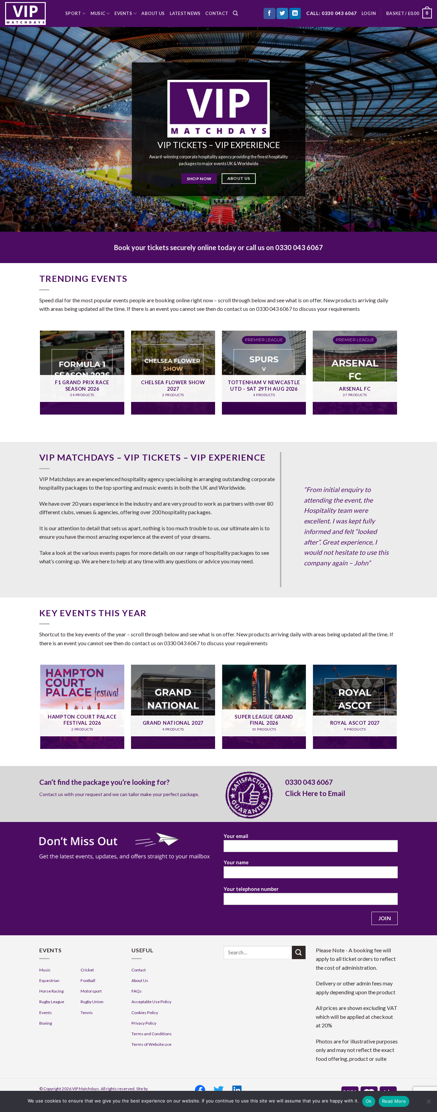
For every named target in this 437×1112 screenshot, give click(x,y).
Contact (216, 13)
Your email (236, 836)
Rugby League (51, 1001)
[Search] (235, 13)
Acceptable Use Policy (151, 1001)
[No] (428, 1103)
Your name (236, 862)
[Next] (397, 375)
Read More (394, 1101)
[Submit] (299, 952)
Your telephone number (251, 889)
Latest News (185, 13)
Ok (369, 1101)
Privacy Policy (143, 1023)
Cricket (87, 969)
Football (88, 980)
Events (123, 13)
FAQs (136, 991)
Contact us (51, 794)
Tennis (87, 1012)
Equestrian (49, 980)
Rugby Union (92, 1001)
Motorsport (91, 991)
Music (97, 13)
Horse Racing (51, 991)
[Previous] (41, 375)
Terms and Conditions (151, 1033)
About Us (153, 13)
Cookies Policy (144, 1012)
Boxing (45, 1023)
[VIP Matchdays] (30, 13)
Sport (73, 13)
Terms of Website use (151, 1044)
